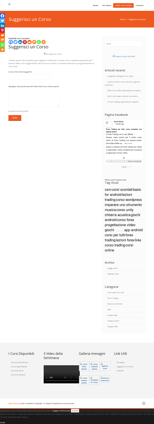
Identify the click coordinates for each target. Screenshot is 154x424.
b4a (138, 239)
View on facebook (134, 161)
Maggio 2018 (112, 268)
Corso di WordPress (19, 362)
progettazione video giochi (120, 227)
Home (95, 5)
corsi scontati (122, 189)
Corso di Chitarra (18, 374)
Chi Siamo (106, 5)
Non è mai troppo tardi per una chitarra (122, 96)
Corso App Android (19, 366)
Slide (109, 309)
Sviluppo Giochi (113, 321)
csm (108, 189)
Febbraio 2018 (113, 274)
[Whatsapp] (39, 42)
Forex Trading (112, 298)
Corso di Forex (17, 370)
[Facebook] (11, 42)
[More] (44, 42)
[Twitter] (15, 42)
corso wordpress (129, 199)
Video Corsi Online (123, 5)
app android (133, 229)
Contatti (140, 5)
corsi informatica (119, 231)
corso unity (125, 209)
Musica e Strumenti (114, 304)
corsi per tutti (115, 234)
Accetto (75, 410)
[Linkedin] (20, 42)
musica (110, 209)
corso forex (125, 219)
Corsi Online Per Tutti (115, 292)
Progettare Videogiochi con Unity (120, 76)
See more (128, 143)
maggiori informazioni (61, 410)
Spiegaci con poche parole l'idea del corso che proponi (33, 86)
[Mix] (34, 42)
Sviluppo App (112, 315)
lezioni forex (125, 239)
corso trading (115, 244)
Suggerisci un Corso (125, 366)
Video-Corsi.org (14, 403)
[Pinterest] (25, 42)
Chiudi (2, 422)
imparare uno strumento (123, 204)
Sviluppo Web (112, 326)
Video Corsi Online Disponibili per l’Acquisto (124, 90)
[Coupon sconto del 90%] (124, 56)
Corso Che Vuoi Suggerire (20, 72)
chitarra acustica (118, 214)
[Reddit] (29, 42)
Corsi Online (118, 121)
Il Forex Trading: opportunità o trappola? (123, 102)
